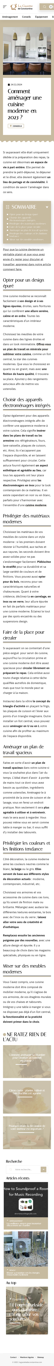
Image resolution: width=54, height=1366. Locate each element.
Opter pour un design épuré (24, 214)
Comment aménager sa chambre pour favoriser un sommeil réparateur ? (27, 1057)
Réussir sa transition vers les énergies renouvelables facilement (23, 1274)
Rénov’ (12, 1270)
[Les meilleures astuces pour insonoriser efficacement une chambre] (26, 1199)
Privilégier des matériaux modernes (28, 223)
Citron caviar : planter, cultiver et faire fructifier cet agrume (27, 1092)
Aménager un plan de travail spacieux (29, 230)
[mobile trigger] (5, 6)
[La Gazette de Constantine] (21, 6)
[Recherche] (44, 6)
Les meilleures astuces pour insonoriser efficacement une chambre (24, 1224)
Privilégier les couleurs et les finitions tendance (28, 235)
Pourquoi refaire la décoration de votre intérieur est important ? (27, 1127)
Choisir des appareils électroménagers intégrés (22, 219)
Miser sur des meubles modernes (27, 239)
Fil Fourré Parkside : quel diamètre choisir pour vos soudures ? (26, 1312)
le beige (16, 869)
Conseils (17, 126)
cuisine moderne (35, 505)
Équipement (19, 1299)
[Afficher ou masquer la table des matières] (42, 207)
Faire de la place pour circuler (25, 226)
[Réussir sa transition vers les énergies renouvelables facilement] (26, 1249)
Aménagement (16, 1221)
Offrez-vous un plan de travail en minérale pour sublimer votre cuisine (27, 349)
